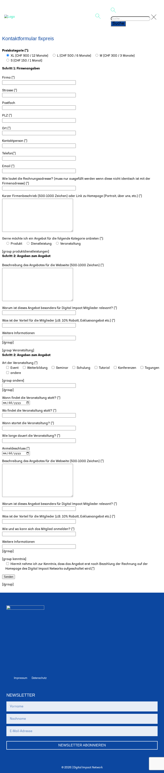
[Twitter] (14, 653)
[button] (87, 17)
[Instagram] (30, 653)
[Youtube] (46, 665)
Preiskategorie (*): (15, 50)
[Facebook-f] (46, 653)
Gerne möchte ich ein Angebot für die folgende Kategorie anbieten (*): (53, 238)
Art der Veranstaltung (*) (20, 363)
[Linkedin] (30, 665)
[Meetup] (14, 665)
